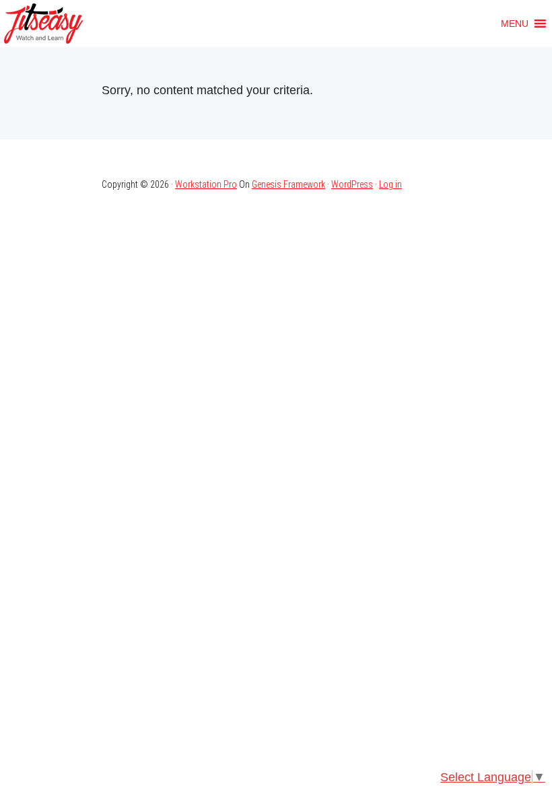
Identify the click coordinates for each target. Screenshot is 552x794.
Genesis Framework (288, 184)
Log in (390, 184)
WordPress (352, 184)
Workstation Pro (206, 184)
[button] (514, 23)
